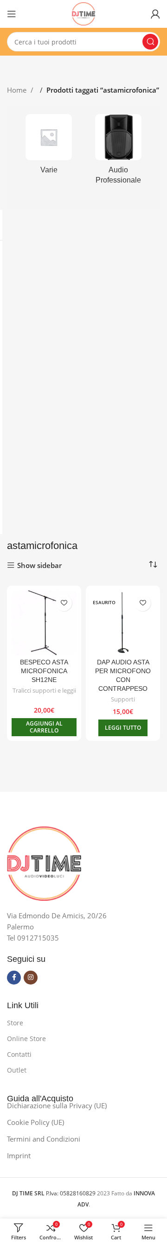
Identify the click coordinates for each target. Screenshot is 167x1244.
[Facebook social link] (14, 978)
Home (17, 90)
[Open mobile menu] (11, 14)
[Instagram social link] (31, 978)
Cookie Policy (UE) (35, 1122)
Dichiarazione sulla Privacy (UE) (57, 1105)
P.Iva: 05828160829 (54, 1193)
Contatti (19, 1054)
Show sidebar (39, 565)
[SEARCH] (150, 42)
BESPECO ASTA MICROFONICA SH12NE (44, 671)
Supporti (123, 699)
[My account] (155, 14)
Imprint (19, 1155)
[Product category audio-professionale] (118, 152)
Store (15, 1022)
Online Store (26, 1038)
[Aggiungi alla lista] (64, 603)
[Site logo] (83, 13)
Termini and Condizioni (43, 1138)
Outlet (16, 1070)
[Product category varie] (48, 147)
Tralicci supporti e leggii (44, 691)
